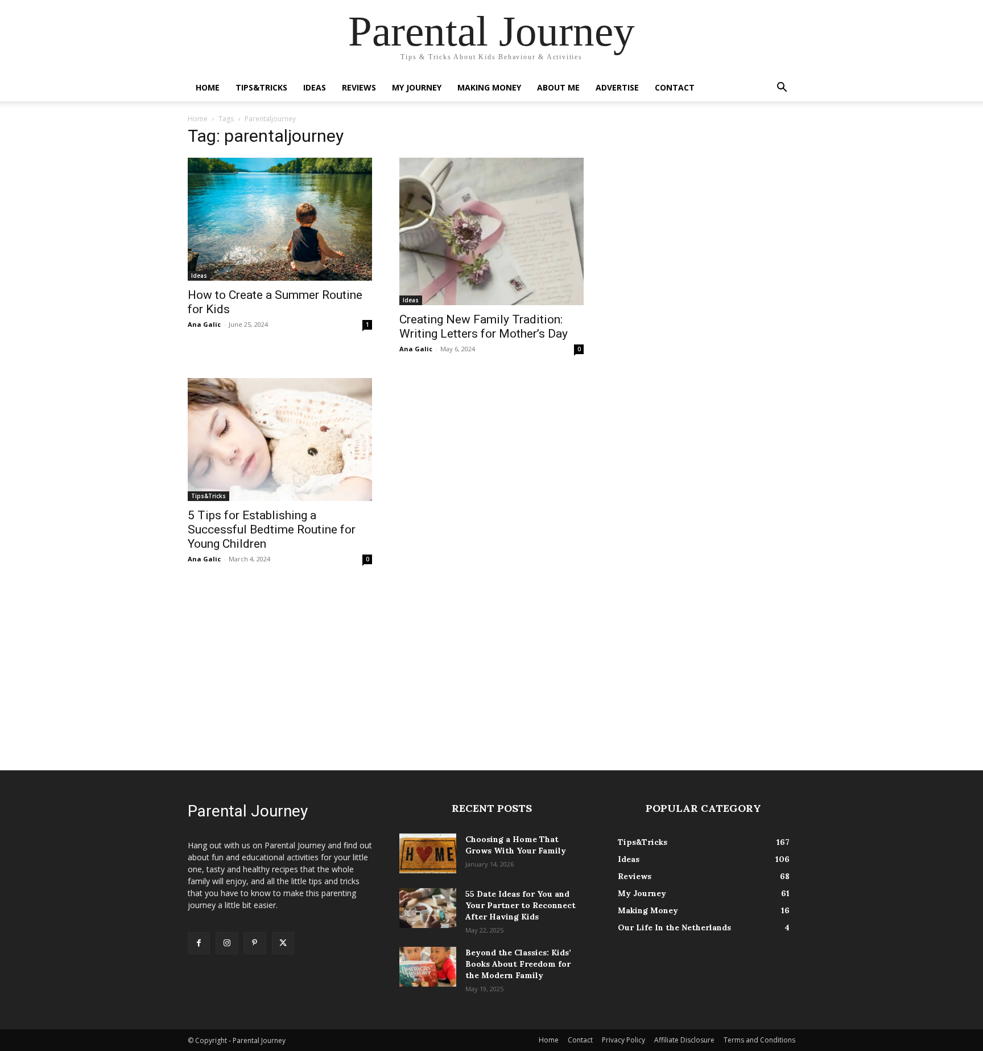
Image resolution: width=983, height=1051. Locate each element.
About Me (558, 87)
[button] (781, 88)
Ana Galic (204, 324)
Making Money (489, 87)
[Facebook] (199, 943)
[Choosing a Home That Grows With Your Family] (427, 853)
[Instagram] (227, 943)
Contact (675, 87)
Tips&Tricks (261, 87)
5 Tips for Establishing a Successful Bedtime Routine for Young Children (272, 529)
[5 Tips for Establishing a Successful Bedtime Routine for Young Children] (280, 439)
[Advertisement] (491, 668)
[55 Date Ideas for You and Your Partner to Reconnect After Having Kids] (427, 908)
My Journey (416, 87)
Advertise (617, 87)
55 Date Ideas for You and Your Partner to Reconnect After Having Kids (520, 905)
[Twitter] (283, 943)
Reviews (359, 87)
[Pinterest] (254, 943)
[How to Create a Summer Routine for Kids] (280, 219)
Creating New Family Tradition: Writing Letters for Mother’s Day (483, 326)
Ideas (314, 87)
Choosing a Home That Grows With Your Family (515, 845)
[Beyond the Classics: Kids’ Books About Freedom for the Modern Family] (427, 967)
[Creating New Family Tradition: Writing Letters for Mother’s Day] (491, 231)
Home (208, 87)
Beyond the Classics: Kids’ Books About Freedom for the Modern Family (518, 963)
